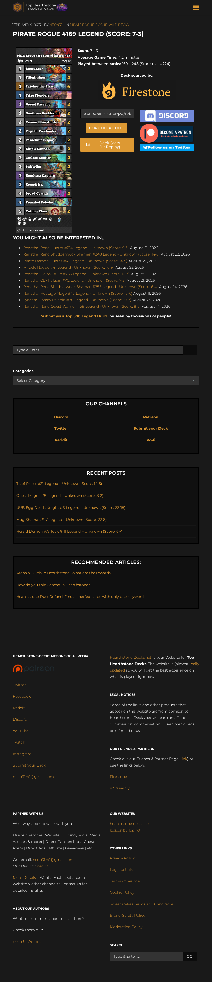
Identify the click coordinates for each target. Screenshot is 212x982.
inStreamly (120, 788)
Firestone (118, 776)
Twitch (19, 742)
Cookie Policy (122, 892)
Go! (190, 350)
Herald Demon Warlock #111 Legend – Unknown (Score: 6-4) (70, 531)
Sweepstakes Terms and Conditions (142, 904)
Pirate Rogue (82, 25)
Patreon (150, 417)
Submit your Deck (151, 428)
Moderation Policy (126, 926)
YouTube (20, 731)
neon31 (55, 25)
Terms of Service (125, 881)
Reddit (61, 440)
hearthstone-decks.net (130, 823)
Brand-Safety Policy (127, 915)
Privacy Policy (122, 858)
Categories (23, 371)
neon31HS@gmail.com (33, 776)
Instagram (22, 754)
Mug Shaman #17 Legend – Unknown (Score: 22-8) (61, 519)
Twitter (61, 428)
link (184, 758)
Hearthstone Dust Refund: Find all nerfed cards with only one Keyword (80, 596)
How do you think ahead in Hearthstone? (53, 584)
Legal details (121, 869)
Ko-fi (151, 440)
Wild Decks (119, 25)
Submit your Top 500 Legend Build (74, 316)
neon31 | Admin (27, 941)
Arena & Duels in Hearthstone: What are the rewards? (64, 573)
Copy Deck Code (106, 128)
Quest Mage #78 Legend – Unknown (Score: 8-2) (59, 495)
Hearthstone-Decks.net (131, 657)
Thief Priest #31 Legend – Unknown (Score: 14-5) (59, 483)
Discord (61, 417)
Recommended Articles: (106, 562)
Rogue (101, 25)
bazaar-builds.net (125, 830)
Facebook (22, 696)
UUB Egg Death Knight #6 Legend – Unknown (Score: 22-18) (70, 507)
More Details (24, 877)
